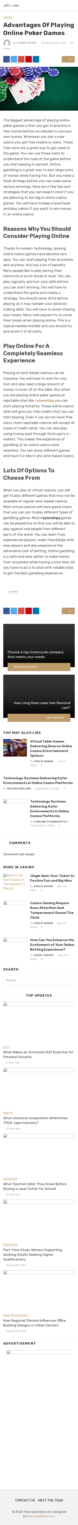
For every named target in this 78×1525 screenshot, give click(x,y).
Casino (8, 17)
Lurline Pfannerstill (51, 821)
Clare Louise (27, 42)
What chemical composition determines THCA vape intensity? (35, 1120)
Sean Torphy (44, 955)
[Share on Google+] (21, 59)
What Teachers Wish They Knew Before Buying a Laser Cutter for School (35, 1186)
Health (8, 1113)
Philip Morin (43, 761)
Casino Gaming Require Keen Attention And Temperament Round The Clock (52, 910)
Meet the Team (50, 1500)
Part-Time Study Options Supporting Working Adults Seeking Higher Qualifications (32, 1254)
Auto (6, 1047)
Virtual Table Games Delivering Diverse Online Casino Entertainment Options (51, 748)
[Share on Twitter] (14, 59)
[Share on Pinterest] (28, 59)
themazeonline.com (41, 1516)
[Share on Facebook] (6, 59)
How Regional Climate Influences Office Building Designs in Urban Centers (34, 1322)
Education (10, 1179)
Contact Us (25, 1500)
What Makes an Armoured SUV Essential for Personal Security (38, 1054)
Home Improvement (16, 1315)
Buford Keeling (19, 788)
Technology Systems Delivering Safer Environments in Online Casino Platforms (38, 780)
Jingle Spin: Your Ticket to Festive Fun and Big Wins (52, 878)
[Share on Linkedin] (36, 59)
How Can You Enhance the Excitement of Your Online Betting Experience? (52, 944)
